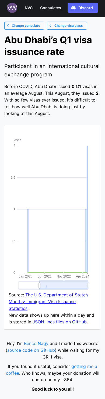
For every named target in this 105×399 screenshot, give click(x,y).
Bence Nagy (36, 343)
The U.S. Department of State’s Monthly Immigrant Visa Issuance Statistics (48, 301)
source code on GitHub (31, 350)
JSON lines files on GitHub (60, 321)
